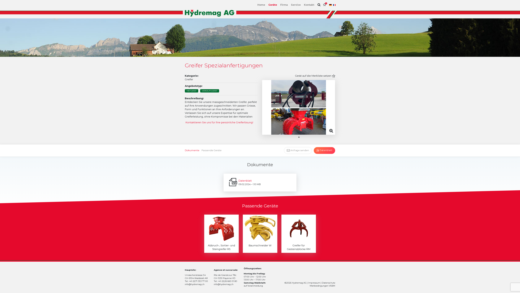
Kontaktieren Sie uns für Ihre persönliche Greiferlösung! (219, 122)
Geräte (272, 4)
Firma (284, 4)
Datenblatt (245, 180)
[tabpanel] (298, 107)
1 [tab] (301, 137)
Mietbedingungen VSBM (322, 285)
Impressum (314, 283)
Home (261, 4)
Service (296, 4)
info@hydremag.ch (194, 284)
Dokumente (192, 150)
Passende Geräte (212, 150)
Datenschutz (328, 283)
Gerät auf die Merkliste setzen (313, 75)
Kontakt (309, 4)
